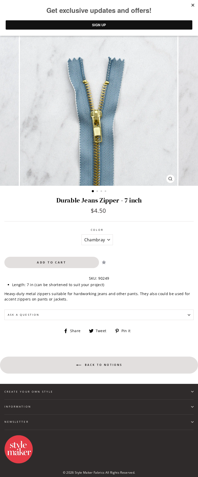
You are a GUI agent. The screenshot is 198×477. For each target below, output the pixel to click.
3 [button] (102, 191)
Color (97, 230)
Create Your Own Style (28, 391)
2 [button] (97, 191)
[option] (99, 107)
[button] (104, 262)
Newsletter (16, 421)
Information (17, 406)
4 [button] (106, 191)
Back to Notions (102, 365)
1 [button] (93, 191)
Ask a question (23, 314)
